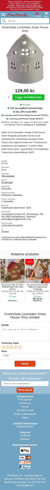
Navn (4, 351)
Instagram (25, 439)
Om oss (25, 407)
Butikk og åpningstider (25, 414)
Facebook (25, 435)
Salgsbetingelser (25, 426)
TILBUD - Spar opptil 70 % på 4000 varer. (24, 5)
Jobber (25, 417)
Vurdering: (10, 343)
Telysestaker (8, 176)
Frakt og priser (25, 399)
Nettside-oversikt (25, 410)
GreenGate (7, 182)
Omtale (5, 325)
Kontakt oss (25, 403)
